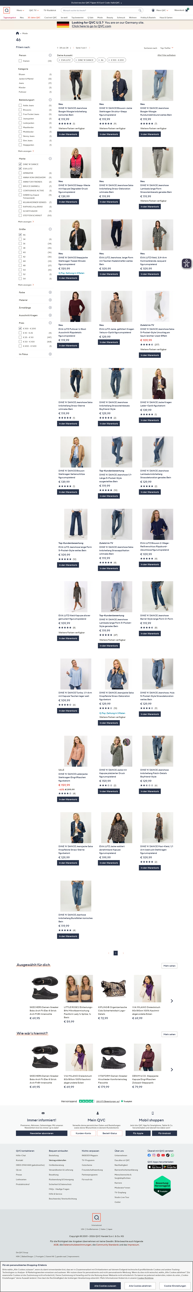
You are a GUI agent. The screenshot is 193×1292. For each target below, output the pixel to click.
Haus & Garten (166, 17)
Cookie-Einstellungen (175, 1285)
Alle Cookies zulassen (105, 1285)
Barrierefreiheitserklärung (126, 1170)
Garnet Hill (50, 1256)
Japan (110, 1229)
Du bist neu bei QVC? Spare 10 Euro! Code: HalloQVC (95, 2)
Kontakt (19, 1160)
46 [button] (101, 60)
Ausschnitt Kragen (28, 315)
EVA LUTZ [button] (66, 60)
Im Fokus (23, 354)
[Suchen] (140, 10)
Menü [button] (19, 10)
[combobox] (99, 10)
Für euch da (87, 1179)
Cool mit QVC (50, 17)
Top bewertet (77, 17)
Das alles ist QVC (122, 1160)
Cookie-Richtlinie (145, 1278)
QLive (18, 1170)
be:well (64, 17)
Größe (22, 229)
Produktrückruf (23, 1184)
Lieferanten (21, 1179)
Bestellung (54, 1155)
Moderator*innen (122, 1187)
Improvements (73, 1256)
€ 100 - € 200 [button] (117, 60)
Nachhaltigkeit (121, 1165)
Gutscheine (87, 1165)
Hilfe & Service (55, 1194)
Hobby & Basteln (148, 17)
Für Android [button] (164, 1133)
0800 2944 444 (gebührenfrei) (30, 1165)
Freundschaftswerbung (92, 1170)
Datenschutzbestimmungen (77, 1244)
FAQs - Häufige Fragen (59, 1189)
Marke (22, 158)
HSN (18, 1256)
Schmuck (121, 17)
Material (23, 300)
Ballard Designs (28, 1256)
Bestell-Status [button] (110, 1133)
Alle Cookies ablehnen (140, 1285)
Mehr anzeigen (25, 151)
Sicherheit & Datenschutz (60, 1184)
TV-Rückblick (50, 10)
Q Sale (90, 17)
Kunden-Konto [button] (83, 1133)
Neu (22, 17)
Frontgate (40, 1256)
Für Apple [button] (138, 1133)
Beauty (110, 17)
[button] (157, 10)
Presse (19, 1174)
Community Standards (107, 1244)
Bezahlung (53, 1174)
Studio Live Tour (122, 1197)
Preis (21, 322)
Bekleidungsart (26, 99)
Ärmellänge (25, 307)
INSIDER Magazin (90, 1155)
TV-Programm (88, 1160)
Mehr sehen (169, 965)
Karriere (118, 1183)
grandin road (61, 1256)
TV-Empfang (120, 1192)
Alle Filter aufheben (167, 55)
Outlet (118, 1202)
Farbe (22, 292)
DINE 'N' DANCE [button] (85, 60)
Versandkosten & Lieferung (61, 1170)
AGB (56, 1244)
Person (22, 55)
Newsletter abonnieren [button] (41, 1133)
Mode (100, 17)
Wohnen (133, 17)
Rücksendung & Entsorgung (61, 1179)
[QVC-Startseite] (17, 33)
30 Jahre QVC (34, 17)
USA (82, 1229)
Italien (103, 1229)
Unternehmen (121, 1155)
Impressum (133, 1244)
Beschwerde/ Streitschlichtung (63, 1198)
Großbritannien (92, 1229)
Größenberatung (56, 1165)
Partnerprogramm (90, 1174)
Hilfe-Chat (21, 1155)
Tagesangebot (9, 17)
